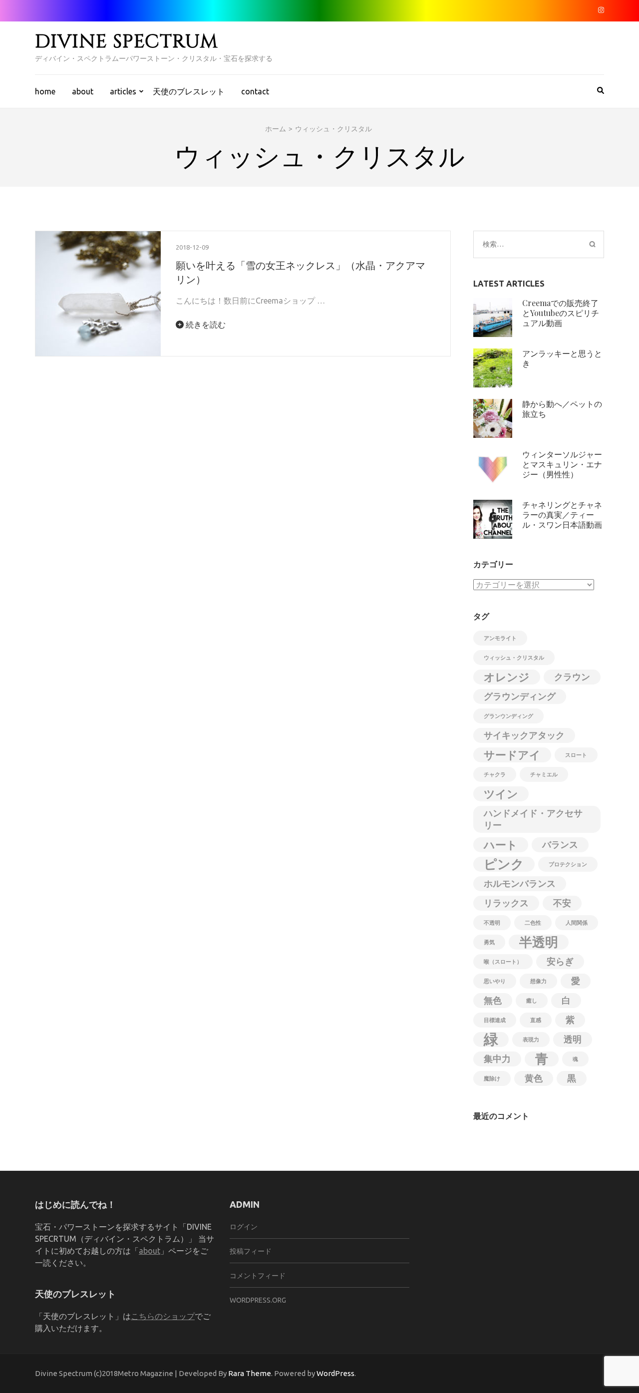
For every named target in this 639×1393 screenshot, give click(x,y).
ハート (501, 844)
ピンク (504, 864)
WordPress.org (258, 1300)
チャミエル (544, 774)
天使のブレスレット (189, 91)
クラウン (572, 677)
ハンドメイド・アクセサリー (533, 819)
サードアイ (512, 754)
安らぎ (560, 961)
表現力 (531, 1040)
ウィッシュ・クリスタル (514, 658)
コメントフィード (258, 1276)
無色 (493, 1000)
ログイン (244, 1227)
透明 (573, 1039)
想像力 (538, 981)
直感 (535, 1020)
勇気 (489, 942)
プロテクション (568, 864)
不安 (562, 903)
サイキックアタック (524, 735)
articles (123, 91)
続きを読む (205, 324)
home (45, 91)
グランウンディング (508, 716)
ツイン (501, 793)
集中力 (497, 1058)
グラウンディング (520, 696)
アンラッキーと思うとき (562, 358)
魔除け (492, 1078)
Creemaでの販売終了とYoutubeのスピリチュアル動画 (560, 313)
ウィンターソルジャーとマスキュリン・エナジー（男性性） (562, 464)
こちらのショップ (163, 1316)
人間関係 (577, 923)
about (82, 91)
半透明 (538, 942)
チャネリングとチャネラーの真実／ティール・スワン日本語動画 (562, 514)
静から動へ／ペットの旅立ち (562, 408)
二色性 (533, 923)
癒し (531, 1001)
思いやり (495, 981)
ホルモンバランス (520, 883)
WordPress (335, 1373)
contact (255, 91)
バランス (560, 844)
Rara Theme (249, 1373)
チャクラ (495, 774)
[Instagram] (601, 10)
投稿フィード (251, 1251)
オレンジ (507, 677)
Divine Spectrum (126, 41)
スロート (576, 755)
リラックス (506, 903)
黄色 (534, 1078)
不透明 (492, 923)
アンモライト (500, 638)
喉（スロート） (503, 962)
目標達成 (495, 1020)
